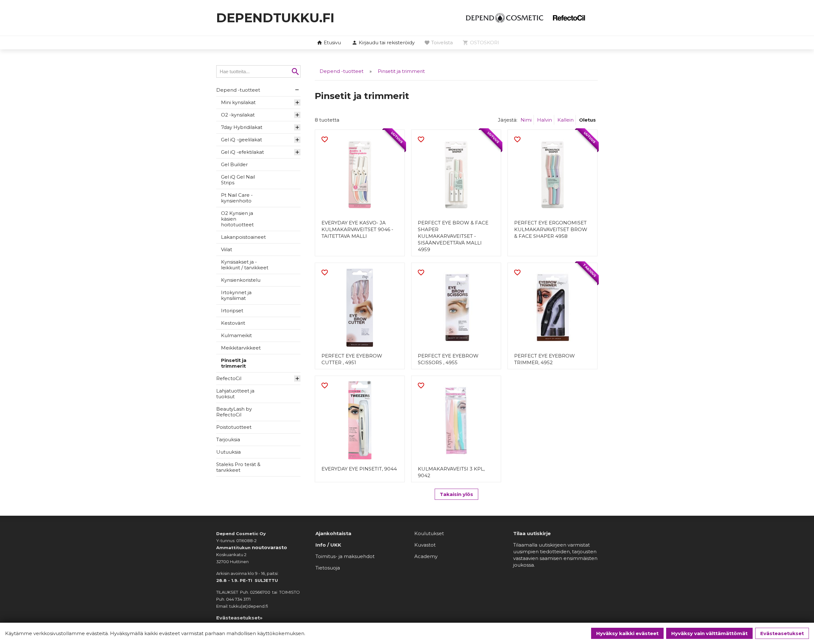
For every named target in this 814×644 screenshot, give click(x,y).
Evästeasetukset (782, 633)
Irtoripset (232, 311)
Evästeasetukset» (239, 618)
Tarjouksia (228, 439)
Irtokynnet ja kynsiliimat (236, 295)
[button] (383, 43)
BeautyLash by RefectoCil (234, 412)
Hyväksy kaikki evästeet (627, 633)
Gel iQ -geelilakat (241, 140)
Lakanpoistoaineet (243, 237)
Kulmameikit (236, 335)
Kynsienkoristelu (240, 280)
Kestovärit (233, 323)
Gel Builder (234, 164)
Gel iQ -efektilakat (242, 152)
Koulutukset (429, 533)
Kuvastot (425, 545)
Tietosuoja (327, 568)
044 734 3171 (238, 599)
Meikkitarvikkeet (241, 348)
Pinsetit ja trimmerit (233, 363)
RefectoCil (228, 378)
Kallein (565, 120)
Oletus (587, 120)
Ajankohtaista (333, 533)
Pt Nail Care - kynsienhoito (237, 198)
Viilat (226, 249)
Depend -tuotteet (238, 90)
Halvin (544, 120)
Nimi (526, 120)
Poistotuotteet (234, 427)
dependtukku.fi (275, 17)
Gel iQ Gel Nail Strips (238, 180)
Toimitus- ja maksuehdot (345, 556)
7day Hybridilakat (241, 127)
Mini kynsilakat (238, 102)
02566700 (260, 592)
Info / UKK (328, 545)
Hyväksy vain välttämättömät (709, 633)
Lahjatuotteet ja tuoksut (235, 394)
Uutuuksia (228, 452)
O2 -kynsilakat (238, 115)
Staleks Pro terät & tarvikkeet (238, 467)
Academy (426, 556)
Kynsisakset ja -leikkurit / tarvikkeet (244, 265)
